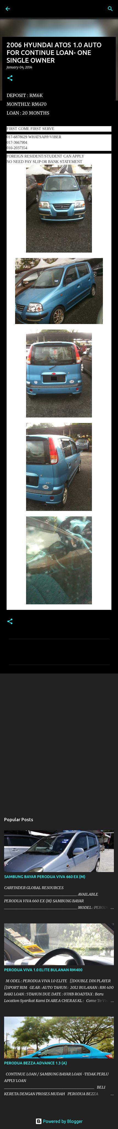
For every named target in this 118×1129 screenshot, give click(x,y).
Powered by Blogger (62, 1121)
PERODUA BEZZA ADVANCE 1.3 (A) (35, 1063)
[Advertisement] (59, 741)
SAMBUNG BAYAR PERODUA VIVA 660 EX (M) (44, 877)
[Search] (110, 8)
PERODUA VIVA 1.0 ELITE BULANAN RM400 (43, 970)
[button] (10, 78)
